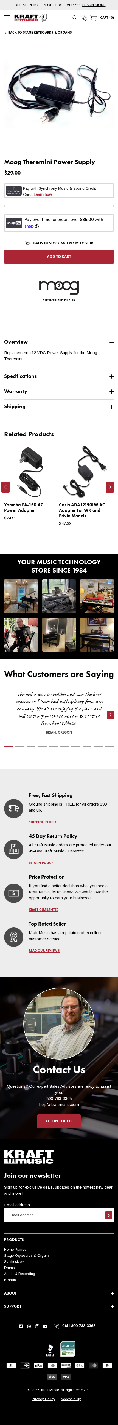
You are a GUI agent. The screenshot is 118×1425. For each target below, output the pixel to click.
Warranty (15, 391)
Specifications (20, 376)
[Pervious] (5, 487)
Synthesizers (14, 1262)
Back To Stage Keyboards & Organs (40, 32)
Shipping (14, 406)
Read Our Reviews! (44, 951)
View (42, 488)
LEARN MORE (94, 5)
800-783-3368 (59, 1098)
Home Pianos (15, 1249)
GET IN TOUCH (59, 1121)
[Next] (110, 487)
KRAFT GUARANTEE (43, 910)
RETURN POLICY (41, 863)
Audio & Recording (19, 1274)
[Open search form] (75, 18)
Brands (10, 1280)
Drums (9, 1268)
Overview (16, 342)
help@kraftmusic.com (59, 1104)
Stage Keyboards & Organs (27, 1255)
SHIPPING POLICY (43, 822)
